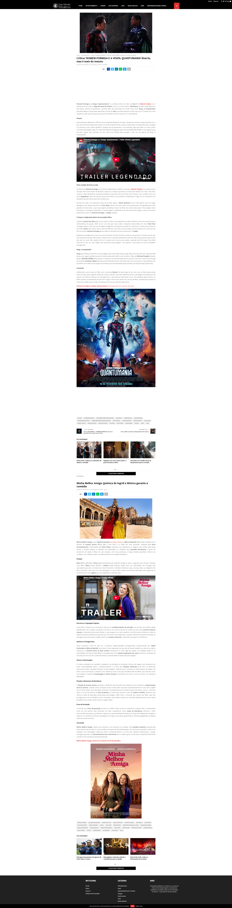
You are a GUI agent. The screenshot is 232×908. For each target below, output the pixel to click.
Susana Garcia (96, 830)
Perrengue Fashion (136, 827)
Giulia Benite (148, 822)
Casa (123, 6)
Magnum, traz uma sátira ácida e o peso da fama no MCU (115, 461)
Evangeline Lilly (128, 418)
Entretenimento (91, 6)
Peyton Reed (120, 423)
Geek (142, 6)
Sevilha (89, 830)
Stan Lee (137, 423)
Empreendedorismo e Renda (156, 6)
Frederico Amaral (129, 822)
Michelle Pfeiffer (103, 423)
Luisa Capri (108, 825)
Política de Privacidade (93, 893)
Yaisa (121, 830)
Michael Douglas (92, 423)
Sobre (210, 1)
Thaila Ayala (115, 830)
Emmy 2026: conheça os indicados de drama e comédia (89, 461)
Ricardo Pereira (148, 827)
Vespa (142, 423)
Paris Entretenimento (106, 827)
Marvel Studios (81, 423)
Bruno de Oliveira (84, 64)
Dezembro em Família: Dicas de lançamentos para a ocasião (140, 461)
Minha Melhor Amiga (146, 825)
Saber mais (139, 906)
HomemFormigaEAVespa (83, 420)
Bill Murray (119, 418)
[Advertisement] (116, 88)
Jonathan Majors (126, 420)
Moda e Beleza (133, 6)
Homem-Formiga (138, 418)
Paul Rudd (112, 423)
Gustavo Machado (82, 825)
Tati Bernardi (106, 830)
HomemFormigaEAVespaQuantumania (101, 420)
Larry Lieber (147, 420)
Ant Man (79, 418)
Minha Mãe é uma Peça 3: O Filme (130, 825)
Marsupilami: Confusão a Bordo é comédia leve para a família (114, 858)
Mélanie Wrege (117, 825)
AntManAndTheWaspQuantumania (105, 418)
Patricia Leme (126, 827)
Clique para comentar (116, 473)
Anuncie (215, 1)
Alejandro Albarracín (94, 822)
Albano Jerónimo (81, 822)
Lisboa (101, 825)
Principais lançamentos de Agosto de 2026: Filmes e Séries (89, 858)
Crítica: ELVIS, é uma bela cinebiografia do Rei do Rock (135, 432)
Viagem (103, 6)
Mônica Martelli (94, 827)
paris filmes (117, 827)
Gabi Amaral (139, 822)
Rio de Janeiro (81, 830)
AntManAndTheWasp (89, 418)
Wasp (147, 423)
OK (132, 906)
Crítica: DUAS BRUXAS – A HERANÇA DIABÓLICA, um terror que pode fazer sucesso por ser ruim (98, 432)
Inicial (87, 886)
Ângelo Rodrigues (117, 822)
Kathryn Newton (138, 420)
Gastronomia (113, 6)
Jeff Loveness (116, 420)
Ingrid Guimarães (93, 825)
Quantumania (128, 423)
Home (80, 6)
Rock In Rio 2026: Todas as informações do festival (139, 858)
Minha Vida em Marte (82, 827)
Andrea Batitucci (106, 822)
